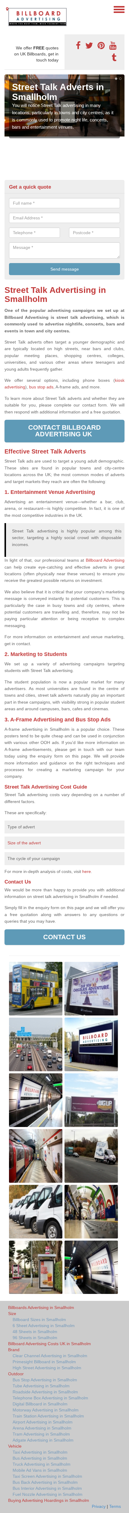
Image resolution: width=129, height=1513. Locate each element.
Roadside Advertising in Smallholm (45, 1391)
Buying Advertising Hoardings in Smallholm (48, 1500)
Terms (115, 1506)
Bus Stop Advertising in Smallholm (45, 1379)
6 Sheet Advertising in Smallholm (44, 1325)
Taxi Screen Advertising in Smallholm (47, 1476)
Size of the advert (24, 842)
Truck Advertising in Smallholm (41, 1464)
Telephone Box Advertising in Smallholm (50, 1397)
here (86, 871)
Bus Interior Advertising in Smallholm (47, 1488)
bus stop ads (41, 387)
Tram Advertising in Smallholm (41, 1434)
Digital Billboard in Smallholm (40, 1404)
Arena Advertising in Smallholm (42, 1428)
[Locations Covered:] (7, 9)
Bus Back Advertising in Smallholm (45, 1482)
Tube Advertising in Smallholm (41, 1385)
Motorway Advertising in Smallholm (46, 1410)
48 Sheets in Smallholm (35, 1331)
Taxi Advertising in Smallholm (40, 1452)
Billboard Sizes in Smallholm (39, 1319)
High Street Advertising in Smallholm (47, 1367)
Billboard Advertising (105, 560)
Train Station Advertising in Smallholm (48, 1416)
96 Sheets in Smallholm (35, 1337)
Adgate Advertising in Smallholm (43, 1440)
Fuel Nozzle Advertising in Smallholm (47, 1494)
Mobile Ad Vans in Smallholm (40, 1470)
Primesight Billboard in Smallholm (44, 1361)
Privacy (99, 1506)
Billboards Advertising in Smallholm (41, 1307)
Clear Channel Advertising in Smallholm (50, 1355)
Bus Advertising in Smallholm (40, 1458)
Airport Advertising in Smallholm (43, 1422)
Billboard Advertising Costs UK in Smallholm (49, 1343)
